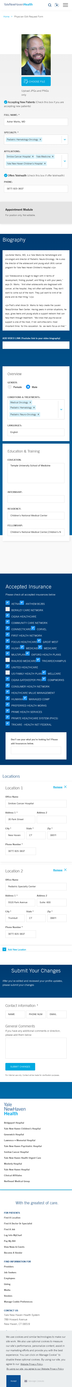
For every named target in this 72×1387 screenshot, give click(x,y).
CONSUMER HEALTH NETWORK (30, 686)
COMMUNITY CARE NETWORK (29, 623)
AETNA (15, 603)
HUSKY (15, 648)
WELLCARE (54, 673)
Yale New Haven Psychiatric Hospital (23, 1146)
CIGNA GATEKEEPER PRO (26, 680)
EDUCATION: (14, 459)
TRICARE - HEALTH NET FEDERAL (31, 724)
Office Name (11, 796)
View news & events (14, 1246)
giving (7, 1284)
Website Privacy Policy (31, 1364)
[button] (40, 139)
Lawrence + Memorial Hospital (19, 1140)
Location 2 (14, 871)
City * (8, 828)
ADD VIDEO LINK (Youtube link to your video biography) (31, 338)
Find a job (9, 1229)
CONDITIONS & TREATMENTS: (24, 397)
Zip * (50, 828)
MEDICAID (32, 648)
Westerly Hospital (13, 1163)
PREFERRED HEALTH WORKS (29, 705)
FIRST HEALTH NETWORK (26, 635)
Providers (9, 1266)
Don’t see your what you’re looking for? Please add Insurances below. (34, 741)
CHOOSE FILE (37, 81)
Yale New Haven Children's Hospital (22, 1128)
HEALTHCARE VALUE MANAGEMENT (33, 693)
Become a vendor (13, 1252)
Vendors (8, 1295)
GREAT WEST (50, 642)
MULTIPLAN (18, 654)
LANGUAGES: (15, 425)
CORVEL (42, 629)
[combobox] (43, 139)
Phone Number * (14, 844)
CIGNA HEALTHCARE (23, 616)
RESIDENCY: (14, 508)
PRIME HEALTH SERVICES (26, 712)
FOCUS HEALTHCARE (24, 642)
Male (34, 387)
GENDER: (12, 382)
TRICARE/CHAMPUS (54, 661)
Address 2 (42, 812)
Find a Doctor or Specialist (18, 1223)
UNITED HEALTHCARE (24, 667)
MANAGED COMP (39, 699)
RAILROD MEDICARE (23, 661)
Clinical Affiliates (13, 1175)
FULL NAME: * (12, 114)
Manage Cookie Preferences (18, 1301)
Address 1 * (11, 812)
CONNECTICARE (21, 629)
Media (7, 1289)
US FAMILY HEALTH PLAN (26, 673)
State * (30, 828)
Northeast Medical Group (17, 1181)
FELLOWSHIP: (15, 525)
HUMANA (17, 699)
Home (6, 16)
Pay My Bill (10, 1241)
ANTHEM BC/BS (35, 603)
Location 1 (14, 788)
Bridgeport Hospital (14, 1122)
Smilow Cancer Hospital (16, 1151)
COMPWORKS (56, 680)
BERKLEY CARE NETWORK (27, 610)
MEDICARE (50, 648)
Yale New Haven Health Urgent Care (22, 1157)
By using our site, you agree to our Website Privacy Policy (35, 1368)
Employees (9, 1278)
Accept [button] (13, 1381)
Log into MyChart (13, 1235)
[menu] (65, 5)
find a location (12, 1217)
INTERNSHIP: (15, 492)
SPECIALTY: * (11, 132)
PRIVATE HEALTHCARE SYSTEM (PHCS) (34, 718)
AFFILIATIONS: (12, 151)
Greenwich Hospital (14, 1134)
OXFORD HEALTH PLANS (46, 654)
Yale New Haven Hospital (17, 1169)
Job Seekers (10, 1272)
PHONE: (8, 181)
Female (17, 387)
